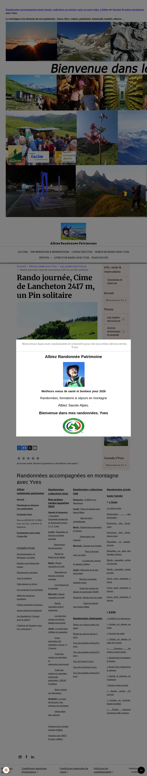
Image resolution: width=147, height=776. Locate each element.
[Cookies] (6, 770)
